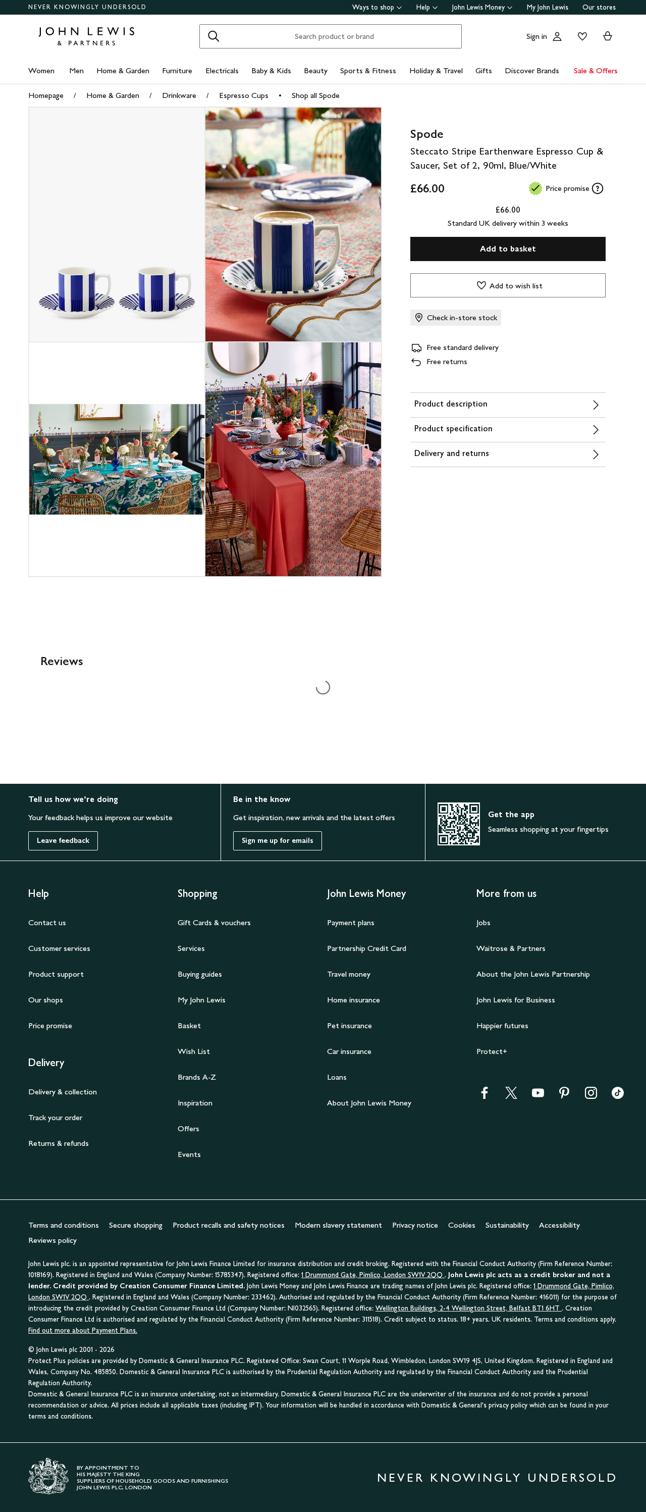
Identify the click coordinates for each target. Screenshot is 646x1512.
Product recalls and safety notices (229, 1225)
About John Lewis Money (369, 1102)
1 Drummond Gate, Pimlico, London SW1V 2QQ (373, 1275)
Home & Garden (122, 70)
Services (191, 948)
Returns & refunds (58, 1143)
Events (189, 1154)
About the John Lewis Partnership (533, 974)
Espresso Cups (243, 95)
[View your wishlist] (580, 36)
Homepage (46, 95)
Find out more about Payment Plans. (82, 1330)
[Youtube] (538, 1096)
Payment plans (350, 922)
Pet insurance (349, 1025)
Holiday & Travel (436, 70)
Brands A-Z (197, 1077)
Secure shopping (136, 1225)
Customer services (59, 948)
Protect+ (491, 1051)
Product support (56, 974)
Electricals (222, 70)
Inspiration (195, 1102)
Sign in (536, 36)
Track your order (55, 1117)
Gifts (483, 70)
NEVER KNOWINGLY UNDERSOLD (87, 7)
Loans (337, 1077)
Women (41, 70)
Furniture (177, 70)
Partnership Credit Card (366, 948)
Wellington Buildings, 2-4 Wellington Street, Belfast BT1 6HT (468, 1308)
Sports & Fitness (368, 70)
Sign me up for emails (277, 840)
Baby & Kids (271, 70)
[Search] (213, 36)
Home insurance (353, 999)
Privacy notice (415, 1225)
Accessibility (559, 1225)
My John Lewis (547, 7)
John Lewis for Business (515, 999)
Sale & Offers (596, 70)
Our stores (599, 7)
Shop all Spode (316, 95)
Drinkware (179, 95)
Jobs (483, 922)
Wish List (194, 1051)
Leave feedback (63, 840)
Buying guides (200, 974)
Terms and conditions (63, 1225)
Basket (189, 1025)
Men (76, 70)
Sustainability (507, 1225)
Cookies (461, 1225)
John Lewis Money (478, 7)
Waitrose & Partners (511, 948)
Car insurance (349, 1051)
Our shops (45, 999)
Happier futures (502, 1025)
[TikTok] (618, 1096)
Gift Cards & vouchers (214, 922)
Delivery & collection (62, 1091)
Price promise (50, 1025)
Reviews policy (52, 1240)
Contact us (47, 922)
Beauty (316, 70)
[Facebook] (484, 1096)
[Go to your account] (557, 36)
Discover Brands (532, 70)
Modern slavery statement (338, 1225)
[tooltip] (597, 188)
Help (423, 7)
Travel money (348, 974)
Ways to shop (373, 7)
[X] (511, 1096)
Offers (188, 1128)
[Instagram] (591, 1096)
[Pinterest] (564, 1096)
